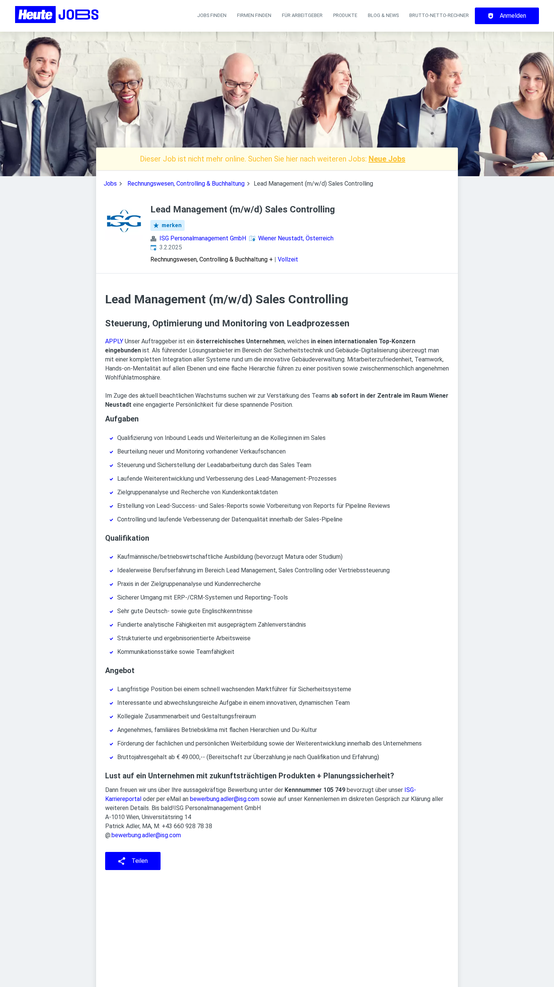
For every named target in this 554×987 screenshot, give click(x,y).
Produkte (345, 15)
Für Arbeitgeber (302, 15)
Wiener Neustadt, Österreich (296, 238)
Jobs (110, 183)
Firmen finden (254, 15)
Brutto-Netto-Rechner (439, 15)
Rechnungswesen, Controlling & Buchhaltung (186, 183)
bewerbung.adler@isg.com (224, 799)
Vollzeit (288, 259)
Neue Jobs (387, 158)
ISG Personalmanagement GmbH (202, 238)
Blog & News (383, 15)
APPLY (114, 341)
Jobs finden (211, 15)
